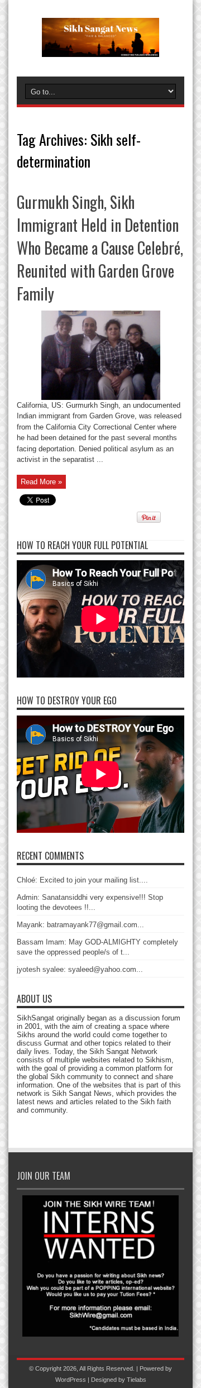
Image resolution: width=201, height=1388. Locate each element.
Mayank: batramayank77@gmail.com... (80, 924)
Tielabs (136, 1379)
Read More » (41, 482)
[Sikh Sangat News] (100, 48)
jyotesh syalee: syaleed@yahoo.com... (80, 969)
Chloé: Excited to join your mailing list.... (82, 880)
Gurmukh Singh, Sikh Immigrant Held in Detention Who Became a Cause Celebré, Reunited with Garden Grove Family (100, 247)
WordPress (70, 1379)
